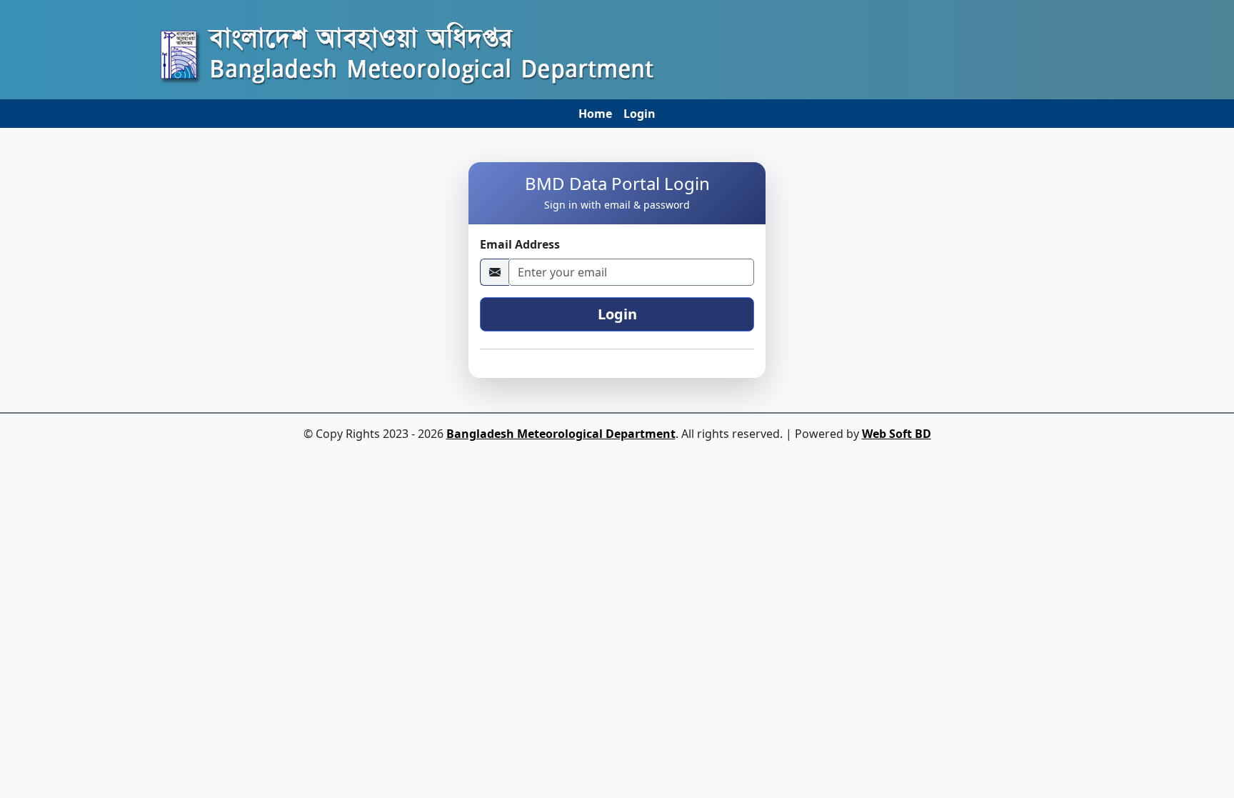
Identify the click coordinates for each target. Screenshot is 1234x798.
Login (639, 113)
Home (595, 113)
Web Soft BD (896, 434)
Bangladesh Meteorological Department (561, 434)
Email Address (520, 244)
